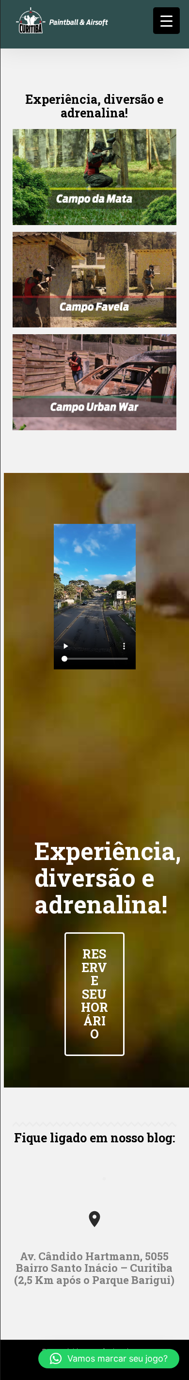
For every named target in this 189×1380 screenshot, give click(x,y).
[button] (108, 1358)
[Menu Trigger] (166, 20)
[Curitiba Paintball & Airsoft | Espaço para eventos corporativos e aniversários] (94, 30)
